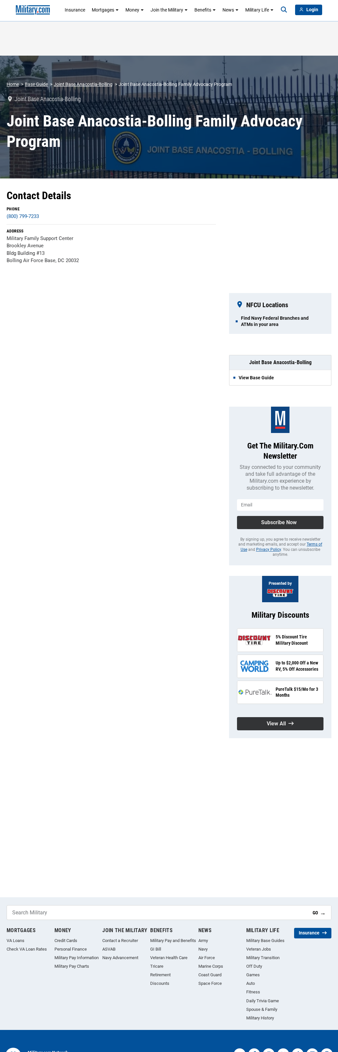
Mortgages (103, 10)
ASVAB (109, 949)
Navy (203, 949)
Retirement (160, 974)
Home (13, 84)
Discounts (159, 983)
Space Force (210, 983)
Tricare (156, 966)
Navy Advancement (120, 957)
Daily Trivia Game (262, 1000)
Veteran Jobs (258, 949)
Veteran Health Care (168, 957)
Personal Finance (70, 949)
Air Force (206, 957)
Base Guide (36, 84)
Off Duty (254, 966)
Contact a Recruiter (120, 940)
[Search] (283, 10)
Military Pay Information (76, 957)
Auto (250, 983)
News (228, 10)
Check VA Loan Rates (27, 949)
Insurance (75, 10)
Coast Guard (209, 974)
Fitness (253, 991)
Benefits (202, 10)
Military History (260, 1017)
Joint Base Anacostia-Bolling (83, 84)
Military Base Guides (265, 940)
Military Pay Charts (71, 966)
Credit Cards (65, 940)
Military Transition (263, 957)
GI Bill (155, 949)
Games (253, 974)
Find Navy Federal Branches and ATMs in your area (275, 321)
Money (132, 10)
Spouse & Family (261, 1009)
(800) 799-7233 (23, 216)
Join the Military (167, 10)
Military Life (257, 10)
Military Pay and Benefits (173, 940)
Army (203, 940)
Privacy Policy (268, 549)
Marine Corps (210, 966)
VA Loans (15, 940)
